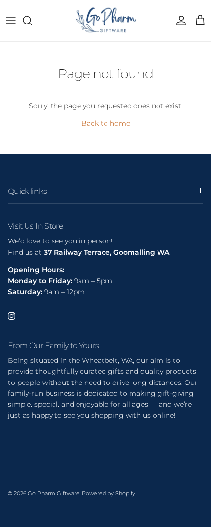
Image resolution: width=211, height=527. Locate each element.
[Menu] (11, 20)
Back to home (105, 123)
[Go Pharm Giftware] (105, 20)
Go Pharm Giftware (53, 493)
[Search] (32, 20)
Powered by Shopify (108, 493)
